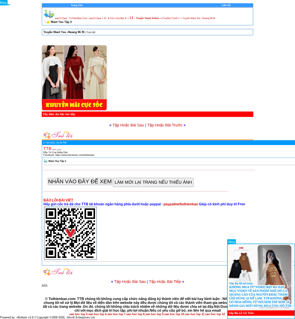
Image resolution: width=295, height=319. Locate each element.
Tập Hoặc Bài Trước (164, 125)
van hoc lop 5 (78, 314)
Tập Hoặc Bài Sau (128, 125)
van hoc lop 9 (154, 314)
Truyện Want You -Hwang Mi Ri (198, 18)
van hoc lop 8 (135, 314)
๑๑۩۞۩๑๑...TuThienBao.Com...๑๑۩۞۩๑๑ (78, 18)
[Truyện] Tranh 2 (170, 18)
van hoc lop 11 (194, 314)
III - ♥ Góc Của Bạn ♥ (115, 18)
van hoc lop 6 (97, 314)
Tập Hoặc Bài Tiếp (165, 281)
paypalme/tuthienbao (181, 204)
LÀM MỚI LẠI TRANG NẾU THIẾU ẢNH (153, 182)
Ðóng (231, 242)
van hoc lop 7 (116, 314)
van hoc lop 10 (174, 314)
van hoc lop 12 (215, 314)
